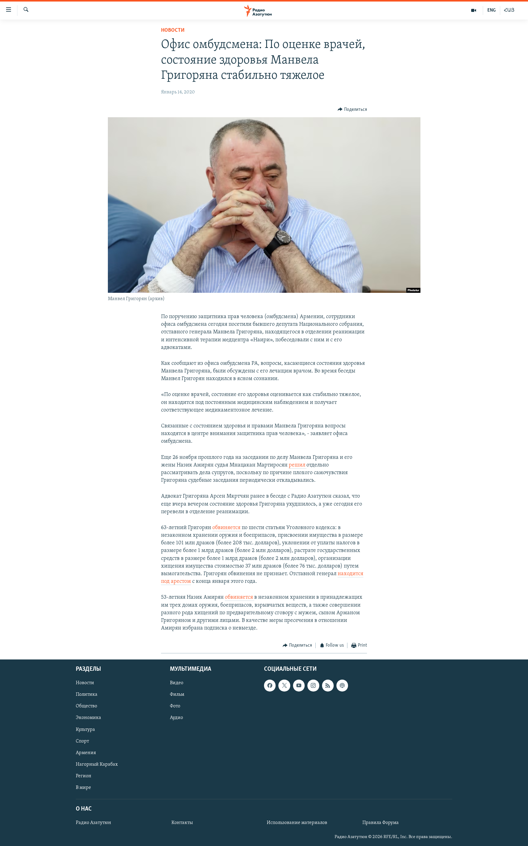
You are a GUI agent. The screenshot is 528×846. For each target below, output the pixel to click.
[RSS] (328, 685)
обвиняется (227, 528)
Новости (173, 30)
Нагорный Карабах (97, 764)
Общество (86, 706)
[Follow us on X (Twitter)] (284, 685)
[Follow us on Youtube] (299, 685)
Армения (86, 752)
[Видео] (473, 10)
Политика (86, 694)
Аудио (176, 717)
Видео (176, 683)
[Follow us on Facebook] (270, 685)
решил (297, 465)
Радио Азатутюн (93, 822)
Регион (83, 776)
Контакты (182, 822)
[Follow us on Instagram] (313, 685)
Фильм (177, 694)
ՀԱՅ (509, 10)
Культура (85, 729)
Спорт (82, 741)
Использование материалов (297, 822)
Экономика (88, 717)
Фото (175, 706)
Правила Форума (380, 822)
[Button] (352, 110)
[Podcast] (342, 685)
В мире (83, 787)
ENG (491, 10)
